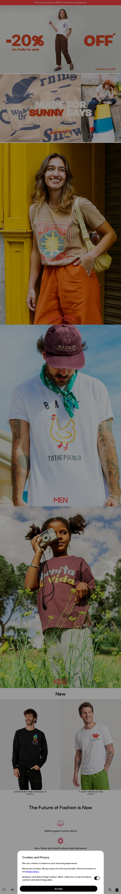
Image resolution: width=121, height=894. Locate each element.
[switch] (96, 878)
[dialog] (60, 872)
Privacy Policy (32, 871)
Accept (58, 888)
